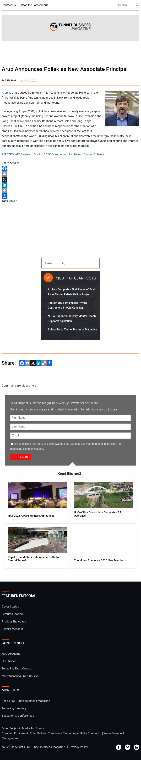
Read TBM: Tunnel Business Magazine (26, 701)
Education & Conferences (18, 716)
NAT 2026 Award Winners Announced (31, 516)
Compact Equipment (15, 733)
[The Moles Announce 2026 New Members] (103, 540)
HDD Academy (11, 654)
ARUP (13, 201)
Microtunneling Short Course (20, 676)
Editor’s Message (13, 629)
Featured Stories (12, 614)
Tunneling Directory (14, 708)
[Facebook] (70, 168)
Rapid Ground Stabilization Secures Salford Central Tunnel (34, 559)
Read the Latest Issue (34, 5)
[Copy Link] (70, 190)
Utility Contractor (90, 733)
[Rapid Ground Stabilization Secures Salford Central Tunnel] (37, 540)
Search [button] (137, 5)
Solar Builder (38, 733)
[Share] (70, 196)
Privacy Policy (79, 747)
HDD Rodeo (9, 661)
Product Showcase (14, 621)
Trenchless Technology (63, 733)
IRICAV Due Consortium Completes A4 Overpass (97, 514)
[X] (70, 179)
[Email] (70, 174)
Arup (5, 93)
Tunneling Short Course (16, 668)
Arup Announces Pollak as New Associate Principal (65, 69)
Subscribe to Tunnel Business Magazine (72, 330)
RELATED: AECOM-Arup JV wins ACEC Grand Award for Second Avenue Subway (53, 154)
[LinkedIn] (70, 185)
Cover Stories (10, 606)
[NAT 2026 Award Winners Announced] (37, 495)
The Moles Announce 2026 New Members (100, 560)
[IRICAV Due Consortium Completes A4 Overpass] (103, 495)
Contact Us (9, 5)
